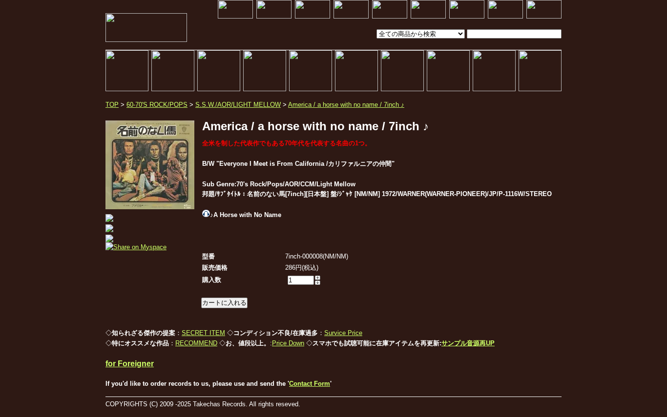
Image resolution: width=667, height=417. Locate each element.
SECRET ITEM (203, 333)
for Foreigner (129, 363)
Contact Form (309, 383)
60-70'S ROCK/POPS (157, 104)
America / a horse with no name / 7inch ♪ (346, 104)
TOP (112, 104)
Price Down (288, 343)
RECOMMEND (196, 343)
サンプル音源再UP (468, 343)
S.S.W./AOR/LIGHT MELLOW (238, 104)
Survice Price (343, 333)
